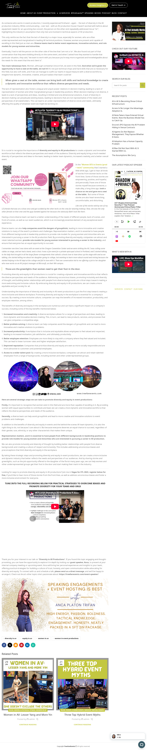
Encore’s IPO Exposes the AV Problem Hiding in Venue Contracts (128, 126)
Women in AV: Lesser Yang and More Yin (28, 714)
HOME (23, 13)
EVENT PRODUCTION (46, 13)
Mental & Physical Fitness (24, 710)
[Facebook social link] (4, 645)
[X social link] (10, 645)
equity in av (27, 638)
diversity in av (10, 638)
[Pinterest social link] (21, 645)
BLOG (114, 13)
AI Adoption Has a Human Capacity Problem (127, 142)
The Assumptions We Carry (124, 155)
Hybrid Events (78, 710)
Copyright (66, 746)
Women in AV (41, 710)
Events (68, 710)
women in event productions (66, 638)
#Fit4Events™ (77, 13)
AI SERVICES (64, 13)
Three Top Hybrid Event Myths (82, 714)
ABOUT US (31, 13)
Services (87, 710)
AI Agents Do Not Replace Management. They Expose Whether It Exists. (128, 134)
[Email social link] (15, 645)
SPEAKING (89, 13)
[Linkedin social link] (27, 645)
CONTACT (122, 13)
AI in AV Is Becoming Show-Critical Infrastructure (127, 102)
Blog (11, 710)
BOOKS (97, 13)
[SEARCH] (142, 85)
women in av (43, 638)
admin (32, 719)
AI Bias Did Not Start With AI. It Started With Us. (125, 149)
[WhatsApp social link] (33, 645)
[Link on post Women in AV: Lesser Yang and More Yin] (28, 684)
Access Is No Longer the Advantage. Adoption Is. (127, 109)
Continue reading (27, 724)
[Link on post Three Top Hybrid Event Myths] (82, 684)
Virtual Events (98, 710)
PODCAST (106, 13)
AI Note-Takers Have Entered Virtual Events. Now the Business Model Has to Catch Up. (128, 118)
